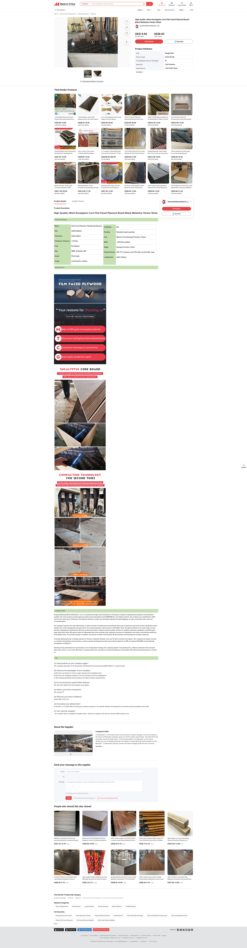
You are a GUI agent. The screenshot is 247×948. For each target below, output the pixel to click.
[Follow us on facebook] (178, 930)
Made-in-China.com (115, 937)
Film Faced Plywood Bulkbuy (106, 920)
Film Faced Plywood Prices (179, 915)
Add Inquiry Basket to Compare (92, 81)
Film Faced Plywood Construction (157, 915)
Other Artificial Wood (62, 906)
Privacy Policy (153, 941)
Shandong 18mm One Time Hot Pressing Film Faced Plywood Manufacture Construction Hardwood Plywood (110, 187)
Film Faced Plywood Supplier (85, 920)
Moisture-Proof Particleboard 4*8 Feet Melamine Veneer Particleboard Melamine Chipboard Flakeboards (94, 840)
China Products (94, 935)
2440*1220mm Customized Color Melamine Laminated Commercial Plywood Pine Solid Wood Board (180, 879)
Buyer (148, 10)
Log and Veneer (89, 906)
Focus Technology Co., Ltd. (110, 941)
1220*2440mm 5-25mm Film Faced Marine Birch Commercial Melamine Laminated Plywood (181, 187)
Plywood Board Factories (102, 915)
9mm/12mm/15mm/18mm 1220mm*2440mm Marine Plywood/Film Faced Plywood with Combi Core (88, 152)
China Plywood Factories (83, 915)
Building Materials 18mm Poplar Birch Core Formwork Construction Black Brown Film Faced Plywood (158, 152)
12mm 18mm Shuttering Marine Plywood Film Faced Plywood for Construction (157, 187)
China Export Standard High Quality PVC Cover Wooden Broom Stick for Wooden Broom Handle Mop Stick (151, 840)
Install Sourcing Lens (102, 930)
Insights (164, 935)
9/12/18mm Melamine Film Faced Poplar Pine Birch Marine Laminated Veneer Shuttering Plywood (111, 118)
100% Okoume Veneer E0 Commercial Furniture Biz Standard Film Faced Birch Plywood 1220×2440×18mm (181, 118)
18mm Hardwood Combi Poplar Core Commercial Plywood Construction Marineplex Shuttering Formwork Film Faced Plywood (181, 152)
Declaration (144, 941)
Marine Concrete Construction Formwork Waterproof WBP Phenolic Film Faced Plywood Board (65, 187)
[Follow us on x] (181, 930)
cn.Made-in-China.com (142, 937)
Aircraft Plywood (103, 906)
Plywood (93, 14)
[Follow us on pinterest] (189, 930)
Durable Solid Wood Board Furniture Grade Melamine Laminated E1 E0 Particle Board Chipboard (123, 879)
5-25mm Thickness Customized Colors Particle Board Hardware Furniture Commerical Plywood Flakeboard (65, 879)
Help (158, 10)
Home (56, 14)
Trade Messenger (84, 930)
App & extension (169, 10)
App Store (59, 930)
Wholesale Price (135, 935)
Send (68, 798)
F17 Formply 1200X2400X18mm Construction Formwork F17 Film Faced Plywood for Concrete (111, 152)
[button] (144, 4)
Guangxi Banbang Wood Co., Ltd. (150, 25)
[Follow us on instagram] (184, 930)
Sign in (191, 5)
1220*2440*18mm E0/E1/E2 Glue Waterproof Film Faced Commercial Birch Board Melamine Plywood (134, 152)
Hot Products (84, 935)
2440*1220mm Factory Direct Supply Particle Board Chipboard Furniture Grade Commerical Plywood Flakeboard (151, 879)
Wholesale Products (123, 935)
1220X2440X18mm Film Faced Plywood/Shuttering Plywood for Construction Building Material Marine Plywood (64, 118)
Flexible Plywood (131, 906)
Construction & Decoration (68, 14)
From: (63, 772)
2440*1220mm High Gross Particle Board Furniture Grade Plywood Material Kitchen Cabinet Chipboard (123, 840)
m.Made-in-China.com (128, 937)
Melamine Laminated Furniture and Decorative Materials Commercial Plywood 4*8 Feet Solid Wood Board (66, 840)
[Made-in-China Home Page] (64, 4)
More (55, 924)
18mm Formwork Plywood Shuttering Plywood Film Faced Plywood (133, 118)
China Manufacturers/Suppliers (108, 935)
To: (64, 777)
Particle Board (76, 906)
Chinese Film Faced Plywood (64, 920)
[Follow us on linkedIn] (192, 930)
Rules (191, 10)
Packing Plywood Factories (64, 915)
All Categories (61, 10)
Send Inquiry (149, 41)
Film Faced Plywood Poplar (135, 915)
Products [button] (85, 4)
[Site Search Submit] (149, 4)
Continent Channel (146, 935)
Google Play (70, 930)
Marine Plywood (117, 906)
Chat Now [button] (180, 41)
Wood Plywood (118, 915)
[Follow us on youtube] (186, 930)
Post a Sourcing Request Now (108, 798)
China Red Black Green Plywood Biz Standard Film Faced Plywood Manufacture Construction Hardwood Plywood (65, 152)
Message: (62, 782)
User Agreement (134, 941)
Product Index (156, 935)
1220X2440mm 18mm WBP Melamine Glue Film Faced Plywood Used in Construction (88, 118)
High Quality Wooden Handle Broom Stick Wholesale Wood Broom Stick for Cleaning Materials (94, 879)
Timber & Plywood (83, 14)
